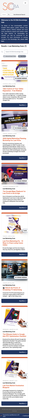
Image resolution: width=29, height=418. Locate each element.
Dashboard (26, 415)
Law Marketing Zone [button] (9, 86)
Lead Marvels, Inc (13, 415)
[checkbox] (12, 14)
